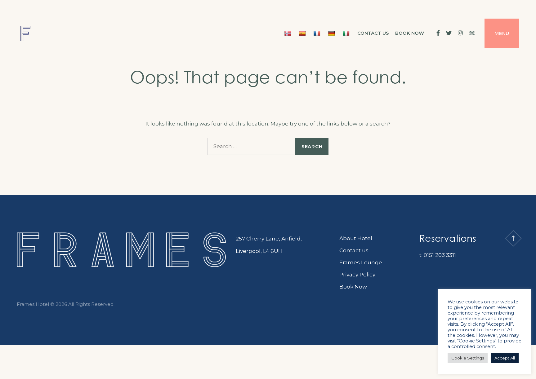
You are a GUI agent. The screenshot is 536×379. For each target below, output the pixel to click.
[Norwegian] (288, 33)
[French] (317, 33)
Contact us (373, 33)
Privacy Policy (357, 274)
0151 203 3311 (440, 255)
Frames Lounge (360, 262)
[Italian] (347, 33)
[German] (332, 33)
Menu (501, 33)
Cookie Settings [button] (467, 357)
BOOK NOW (409, 33)
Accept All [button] (504, 357)
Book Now (353, 287)
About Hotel (355, 238)
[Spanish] (303, 33)
